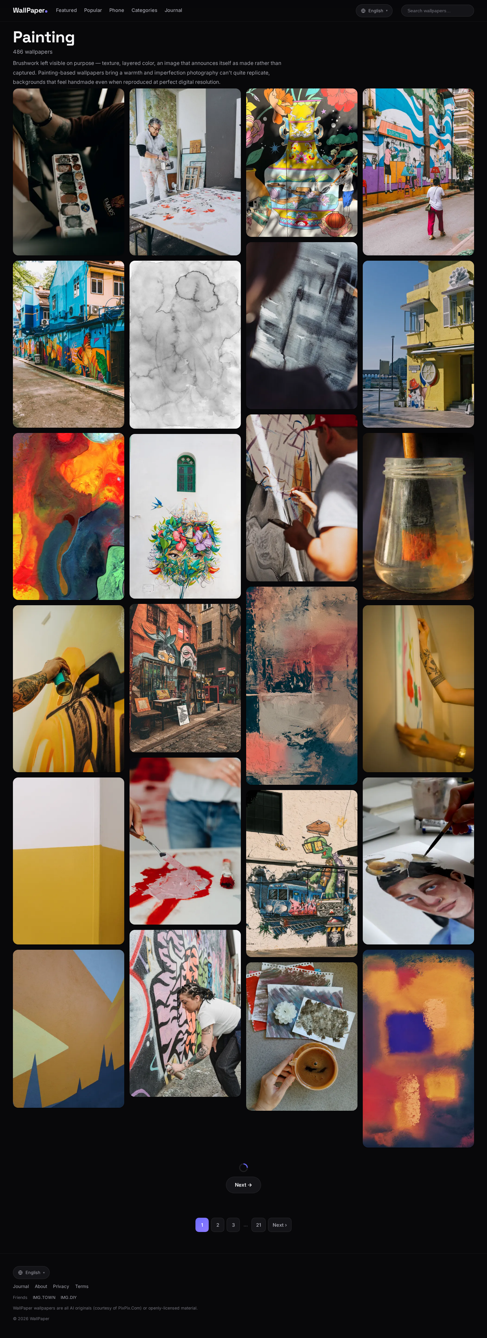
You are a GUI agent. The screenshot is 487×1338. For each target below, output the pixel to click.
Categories (144, 10)
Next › (280, 1225)
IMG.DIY (69, 1297)
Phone (116, 10)
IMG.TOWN (44, 1297)
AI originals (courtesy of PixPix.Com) (106, 1308)
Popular (93, 10)
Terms (81, 1286)
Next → (243, 1185)
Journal (173, 10)
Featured (66, 10)
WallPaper (28, 10)
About (41, 1286)
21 (258, 1225)
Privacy (61, 1286)
